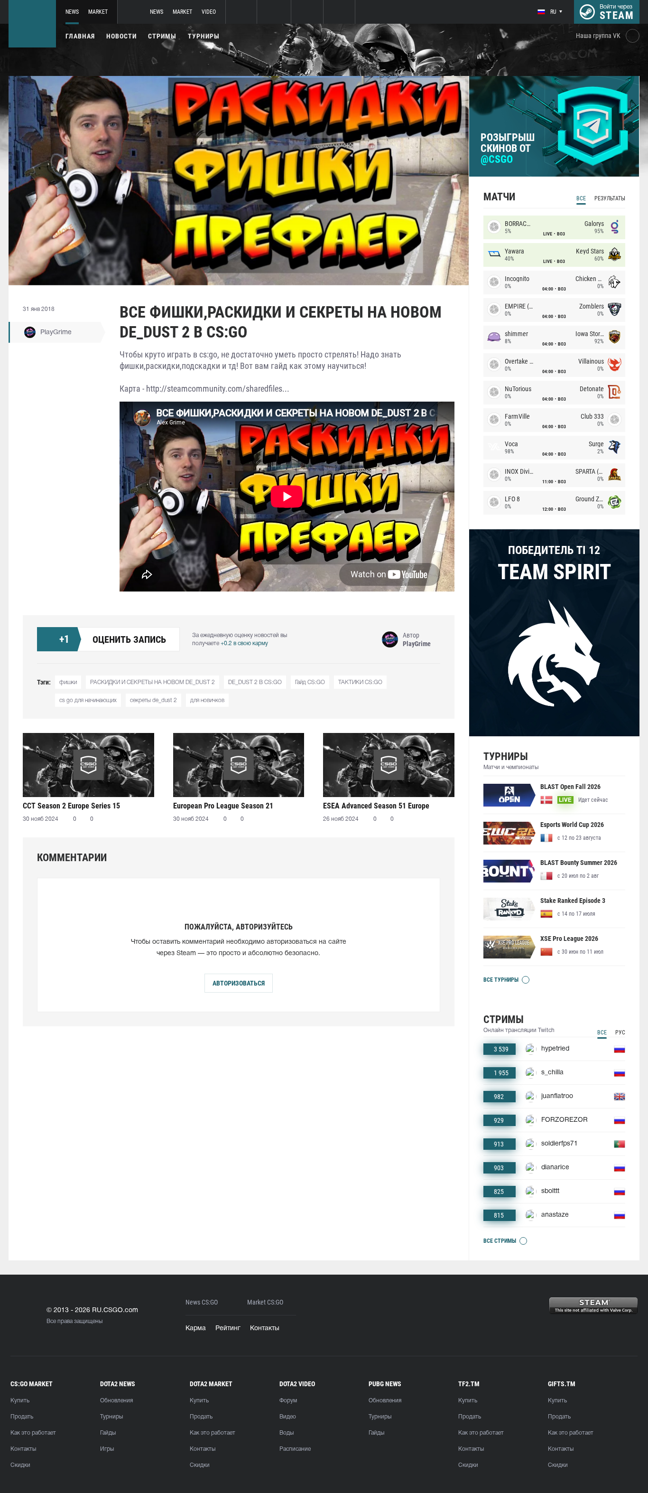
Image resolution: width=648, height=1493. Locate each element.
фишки (68, 682)
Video (209, 12)
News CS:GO (201, 1302)
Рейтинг (228, 1328)
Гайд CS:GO (310, 682)
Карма (195, 1328)
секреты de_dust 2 (153, 700)
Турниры (204, 36)
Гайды (108, 1433)
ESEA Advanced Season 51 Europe (376, 805)
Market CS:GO (265, 1302)
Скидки (20, 1465)
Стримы (162, 36)
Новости (121, 36)
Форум (288, 1400)
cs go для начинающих (88, 700)
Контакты (264, 1328)
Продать (21, 1416)
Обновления (116, 1400)
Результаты (609, 198)
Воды (286, 1433)
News (72, 12)
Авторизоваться (239, 983)
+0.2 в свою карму (244, 643)
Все (581, 198)
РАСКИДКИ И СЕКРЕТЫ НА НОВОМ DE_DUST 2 (152, 682)
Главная (80, 36)
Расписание (295, 1449)
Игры (107, 1449)
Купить (19, 1400)
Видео (287, 1416)
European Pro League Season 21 (223, 805)
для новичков (207, 700)
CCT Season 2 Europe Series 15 (71, 805)
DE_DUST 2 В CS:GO (255, 682)
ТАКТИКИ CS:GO (360, 682)
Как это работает (33, 1433)
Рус (620, 1032)
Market (98, 12)
